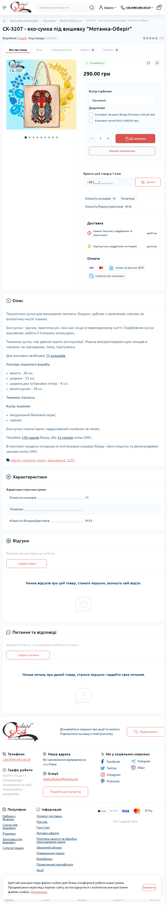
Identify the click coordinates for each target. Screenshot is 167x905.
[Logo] (21, 7)
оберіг (15, 460)
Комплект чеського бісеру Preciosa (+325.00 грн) (125, 114)
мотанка (28, 460)
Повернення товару (51, 853)
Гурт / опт (43, 827)
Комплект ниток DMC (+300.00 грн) (117, 120)
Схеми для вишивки (10, 826)
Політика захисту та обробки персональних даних (57, 840)
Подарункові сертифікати (55, 864)
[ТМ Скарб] (28, 732)
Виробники (44, 859)
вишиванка (56, 460)
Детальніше (38, 892)
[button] (26, 137)
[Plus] (108, 138)
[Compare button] (157, 62)
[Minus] (92, 138)
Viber (141, 767)
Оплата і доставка (49, 816)
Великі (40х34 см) (71, 20)
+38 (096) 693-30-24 (16, 759)
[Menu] (5, 7)
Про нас (42, 822)
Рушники (9, 833)
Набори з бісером (9, 817)
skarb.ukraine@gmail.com (60, 779)
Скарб (22, 38)
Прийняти (149, 887)
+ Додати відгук (26, 563)
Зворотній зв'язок (49, 847)
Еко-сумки (49, 20)
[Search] (92, 7)
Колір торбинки (100, 91)
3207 (71, 460)
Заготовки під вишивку (12, 840)
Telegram (143, 761)
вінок (41, 460)
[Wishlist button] (148, 63)
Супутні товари (13, 848)
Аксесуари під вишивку (24, 20)
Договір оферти (48, 833)
